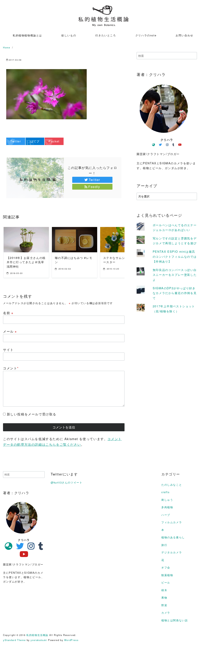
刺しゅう (167, 500)
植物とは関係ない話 (174, 620)
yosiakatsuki (39, 640)
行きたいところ (105, 35)
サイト (8, 349)
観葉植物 (167, 575)
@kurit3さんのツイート (66, 482)
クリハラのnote (145, 35)
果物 (164, 597)
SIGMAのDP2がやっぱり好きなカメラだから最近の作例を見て (175, 293)
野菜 (164, 605)
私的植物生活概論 (37, 635)
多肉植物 (167, 507)
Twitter (94, 179)
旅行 (164, 545)
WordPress (71, 640)
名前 (8, 313)
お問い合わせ (184, 35)
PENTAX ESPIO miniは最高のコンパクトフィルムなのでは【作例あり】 (175, 256)
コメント (11, 368)
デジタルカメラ (171, 552)
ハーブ (165, 515)
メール (10, 331)
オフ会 (165, 567)
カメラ (165, 612)
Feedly (94, 186)
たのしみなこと (171, 485)
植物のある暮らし (173, 537)
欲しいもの (68, 35)
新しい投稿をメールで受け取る (31, 414)
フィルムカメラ (171, 522)
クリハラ (167, 140)
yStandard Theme (14, 640)
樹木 (164, 590)
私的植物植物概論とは (27, 35)
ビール (165, 582)
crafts (165, 492)
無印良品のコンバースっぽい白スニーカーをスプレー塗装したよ (175, 275)
